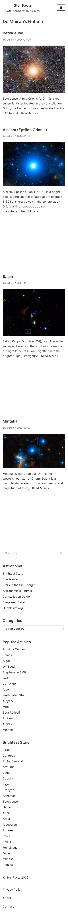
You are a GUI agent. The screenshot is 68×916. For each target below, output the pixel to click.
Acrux (7, 819)
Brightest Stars (13, 573)
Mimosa (8, 859)
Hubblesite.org (13, 608)
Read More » (30, 113)
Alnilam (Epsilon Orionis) (25, 130)
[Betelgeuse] (34, 92)
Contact (8, 906)
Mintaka (10, 421)
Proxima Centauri (14, 649)
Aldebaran (10, 824)
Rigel (6, 784)
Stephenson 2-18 (14, 672)
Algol (6, 661)
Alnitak (7, 724)
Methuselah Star (14, 695)
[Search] (61, 553)
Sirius (6, 750)
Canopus (9, 755)
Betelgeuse (13, 33)
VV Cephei (10, 684)
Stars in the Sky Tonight (19, 585)
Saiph (8, 276)
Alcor (6, 689)
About (7, 898)
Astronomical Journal (17, 591)
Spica (6, 836)
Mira (6, 707)
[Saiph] (34, 334)
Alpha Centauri (13, 761)
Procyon (8, 790)
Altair (6, 813)
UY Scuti (9, 666)
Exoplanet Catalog (15, 602)
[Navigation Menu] (61, 8)
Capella (8, 778)
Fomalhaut (10, 847)
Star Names (11, 579)
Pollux (7, 842)
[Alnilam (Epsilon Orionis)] (34, 185)
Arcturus (8, 767)
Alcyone (8, 701)
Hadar (7, 807)
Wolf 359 (9, 678)
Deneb (7, 853)
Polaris (7, 655)
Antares (8, 830)
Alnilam (8, 718)
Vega (6, 772)
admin (10, 39)
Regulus (8, 864)
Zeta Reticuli (11, 712)
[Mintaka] (34, 467)
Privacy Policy (12, 889)
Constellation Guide (16, 596)
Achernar (9, 795)
